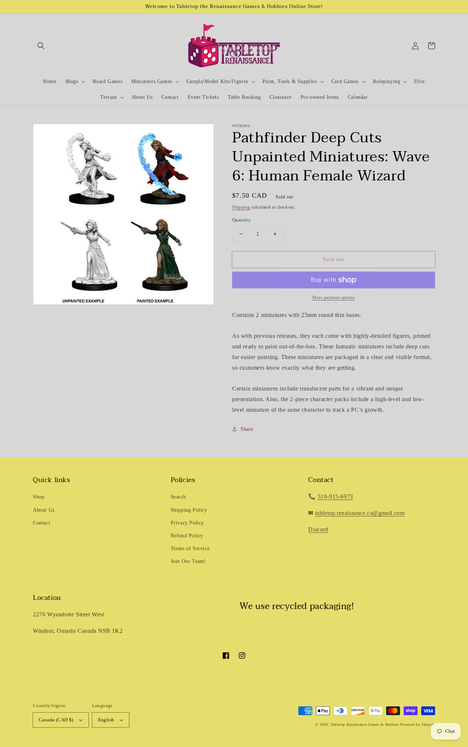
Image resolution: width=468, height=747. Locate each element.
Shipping (241, 207)
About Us (43, 510)
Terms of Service (190, 548)
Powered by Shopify (417, 724)
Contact (41, 523)
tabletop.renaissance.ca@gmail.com (360, 513)
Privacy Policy (187, 523)
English (106, 719)
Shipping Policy (189, 510)
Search (178, 497)
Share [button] (247, 429)
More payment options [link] (333, 297)
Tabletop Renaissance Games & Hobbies (365, 724)
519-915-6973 (335, 496)
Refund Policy (187, 535)
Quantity (241, 220)
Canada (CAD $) (56, 719)
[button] (41, 46)
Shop (38, 497)
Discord (318, 529)
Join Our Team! (188, 561)
